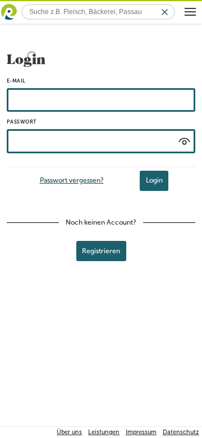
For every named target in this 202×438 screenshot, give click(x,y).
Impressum (141, 432)
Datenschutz (181, 432)
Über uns (69, 432)
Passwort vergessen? (72, 180)
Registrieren (101, 251)
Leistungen (104, 432)
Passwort (21, 122)
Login (154, 180)
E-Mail (16, 81)
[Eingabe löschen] (165, 12)
